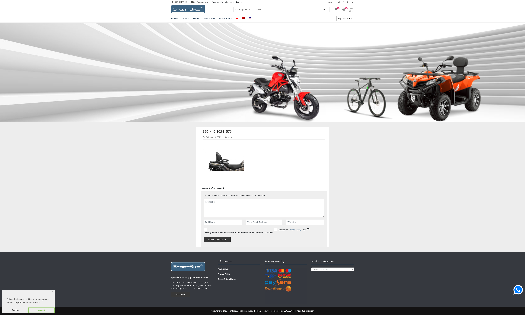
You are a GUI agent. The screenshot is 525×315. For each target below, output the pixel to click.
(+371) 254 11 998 (180, 2)
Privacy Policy (295, 229)
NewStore (267, 311)
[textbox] (332, 269)
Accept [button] (41, 310)
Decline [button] (15, 310)
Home (329, 2)
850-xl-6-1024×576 (217, 131)
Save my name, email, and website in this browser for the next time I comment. (239, 232)
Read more (180, 294)
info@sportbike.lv (200, 2)
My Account (344, 18)
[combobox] (332, 269)
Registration (223, 269)
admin (230, 137)
